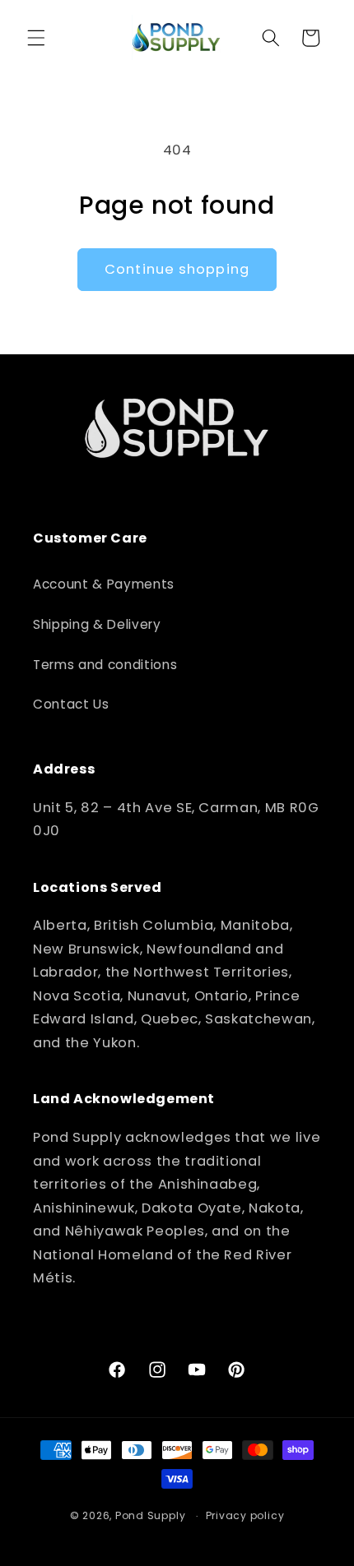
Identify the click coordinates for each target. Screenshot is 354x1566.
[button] (36, 38)
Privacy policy (245, 1515)
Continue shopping (177, 269)
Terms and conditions (105, 664)
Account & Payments (104, 584)
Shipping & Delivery (97, 624)
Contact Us (71, 704)
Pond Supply (150, 1515)
